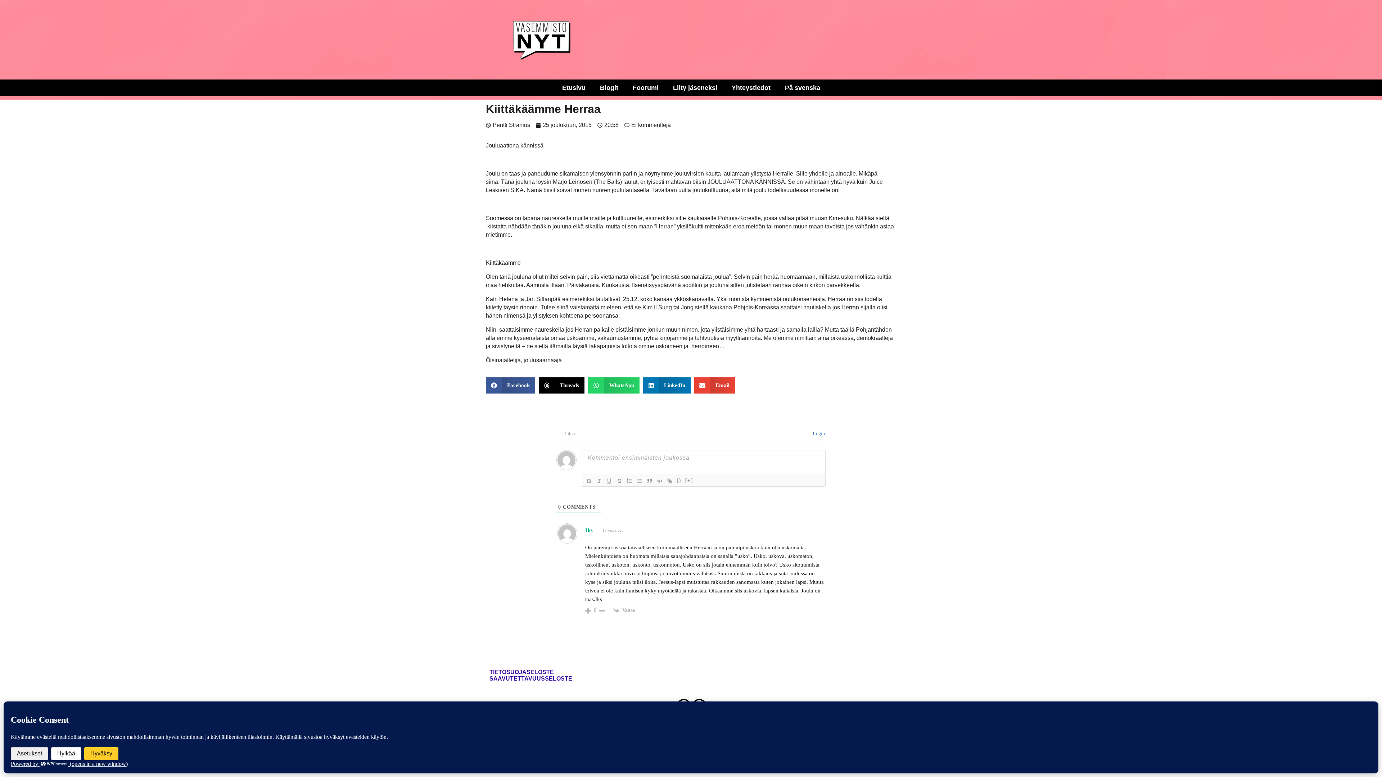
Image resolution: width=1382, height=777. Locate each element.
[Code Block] (660, 481)
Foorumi (646, 87)
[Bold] (589, 481)
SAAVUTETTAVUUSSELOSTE (530, 679)
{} (679, 480)
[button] (510, 385)
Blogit (609, 87)
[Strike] (619, 481)
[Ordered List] (629, 481)
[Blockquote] (650, 481)
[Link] (670, 481)
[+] (689, 480)
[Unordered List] (639, 481)
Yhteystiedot (751, 87)
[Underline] (609, 481)
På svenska (802, 87)
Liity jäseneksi (695, 87)
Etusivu (574, 87)
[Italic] (599, 481)
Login (818, 433)
